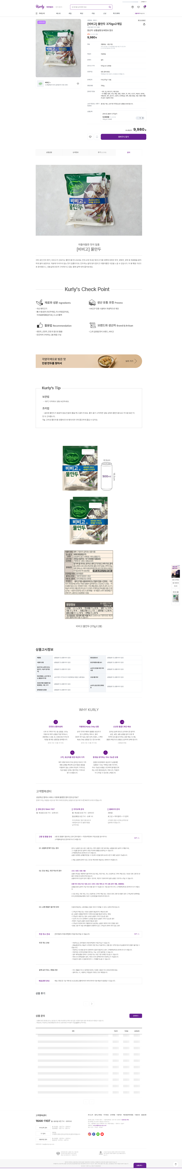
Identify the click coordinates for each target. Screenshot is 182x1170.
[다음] (92, 1003)
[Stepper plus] (142, 118)
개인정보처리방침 (128, 1115)
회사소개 (90, 1115)
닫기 (135, 838)
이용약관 (119, 1115)
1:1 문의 (76, 1022)
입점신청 (143, 1115)
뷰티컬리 (59, 7)
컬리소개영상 (98, 1115)
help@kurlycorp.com (48, 1144)
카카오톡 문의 (43, 1128)
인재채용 (112, 1115)
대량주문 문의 (43, 1139)
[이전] (86, 1003)
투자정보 (106, 1115)
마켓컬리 (49, 7)
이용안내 (137, 1115)
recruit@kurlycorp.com (99, 1125)
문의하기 (135, 1016)
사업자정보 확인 (125, 1120)
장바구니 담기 (123, 137)
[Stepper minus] (138, 118)
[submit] (109, 6)
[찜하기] (78, 84)
